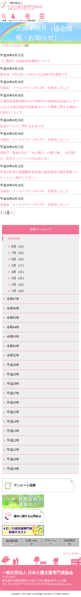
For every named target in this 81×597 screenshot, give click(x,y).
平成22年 (13, 440)
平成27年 (13, 393)
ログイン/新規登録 (27, 20)
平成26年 (13, 402)
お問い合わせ (32, 542)
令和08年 (14, 238)
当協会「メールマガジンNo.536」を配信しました (34, 191)
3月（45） (18, 278)
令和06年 (13, 308)
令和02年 (13, 346)
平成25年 (13, 412)
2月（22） (18, 284)
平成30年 (13, 364)
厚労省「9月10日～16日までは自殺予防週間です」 (35, 74)
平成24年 (13, 421)
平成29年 (13, 374)
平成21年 (13, 449)
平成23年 (13, 430)
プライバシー (50, 542)
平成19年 (13, 468)
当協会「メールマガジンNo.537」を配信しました (34, 139)
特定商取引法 (69, 542)
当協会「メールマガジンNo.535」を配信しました (34, 204)
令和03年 (13, 336)
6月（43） (18, 259)
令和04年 (13, 327)
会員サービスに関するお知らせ (22, 126)
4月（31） (18, 272)
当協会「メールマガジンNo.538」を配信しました (34, 87)
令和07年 (13, 298)
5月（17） (18, 265)
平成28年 (13, 383)
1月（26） (18, 291)
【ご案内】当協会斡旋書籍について (25, 61)
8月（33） (18, 246)
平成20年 (13, 459)
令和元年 (13, 355)
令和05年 (13, 317)
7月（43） (18, 252)
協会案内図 (12, 540)
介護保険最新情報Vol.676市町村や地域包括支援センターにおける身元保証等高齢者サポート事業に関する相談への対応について (39, 107)
